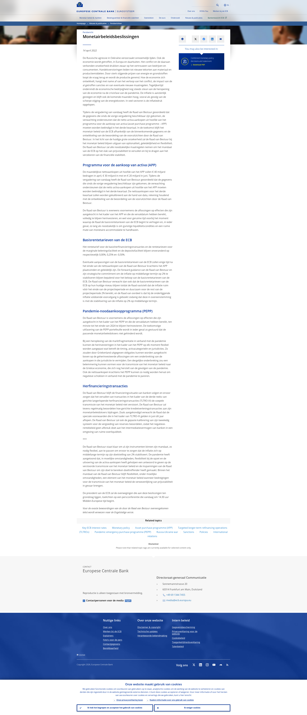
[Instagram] (207, 665)
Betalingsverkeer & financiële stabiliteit (123, 18)
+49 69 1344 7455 (175, 595)
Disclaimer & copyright (148, 627)
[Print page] (182, 39)
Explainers (108, 636)
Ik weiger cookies (192, 708)
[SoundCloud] (221, 665)
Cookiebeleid (178, 638)
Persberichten (116, 23)
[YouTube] (214, 665)
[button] (221, 5)
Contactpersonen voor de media (105, 601)
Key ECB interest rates (94, 528)
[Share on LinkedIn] (212, 39)
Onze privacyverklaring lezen (129, 700)
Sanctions (188, 532)
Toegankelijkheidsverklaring (186, 642)
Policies (204, 532)
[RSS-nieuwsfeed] (227, 665)
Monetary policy (121, 528)
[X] (194, 665)
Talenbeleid (178, 647)
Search (217, 5)
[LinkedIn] (200, 665)
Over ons (191, 11)
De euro (162, 18)
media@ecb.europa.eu (178, 600)
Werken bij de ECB (220, 11)
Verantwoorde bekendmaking (152, 636)
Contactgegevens (111, 644)
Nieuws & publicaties (193, 18)
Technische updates (147, 632)
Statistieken (149, 18)
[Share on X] (195, 39)
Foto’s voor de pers (112, 640)
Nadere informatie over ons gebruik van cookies (172, 700)
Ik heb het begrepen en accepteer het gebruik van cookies (114, 708)
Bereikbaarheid (110, 648)
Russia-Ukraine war (167, 532)
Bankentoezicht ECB (216, 18)
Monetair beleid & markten (91, 18)
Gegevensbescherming (183, 627)
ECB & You (204, 11)
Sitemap (82, 655)
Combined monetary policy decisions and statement (202, 61)
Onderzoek (175, 18)
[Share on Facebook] (203, 39)
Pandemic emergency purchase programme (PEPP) (123, 532)
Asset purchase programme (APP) (154, 528)
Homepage (81, 23)
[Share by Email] (220, 39)
